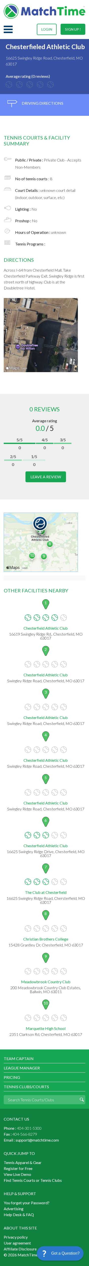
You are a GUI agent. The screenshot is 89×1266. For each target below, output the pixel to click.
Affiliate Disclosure (20, 1248)
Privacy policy (16, 1237)
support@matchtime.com (37, 1140)
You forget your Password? (26, 1202)
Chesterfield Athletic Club (45, 628)
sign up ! (73, 29)
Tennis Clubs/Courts (26, 1086)
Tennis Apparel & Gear (23, 1162)
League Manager (22, 1067)
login (46, 29)
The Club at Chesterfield (46, 892)
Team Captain (19, 1058)
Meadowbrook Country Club (45, 981)
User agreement (17, 1243)
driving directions (42, 103)
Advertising (13, 1208)
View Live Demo (17, 1174)
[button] (60, 1253)
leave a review (45, 476)
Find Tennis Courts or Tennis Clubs (33, 1180)
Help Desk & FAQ (19, 1214)
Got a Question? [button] (65, 1253)
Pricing (12, 1077)
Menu (8, 29)
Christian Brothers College (45, 939)
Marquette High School (46, 1028)
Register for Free (18, 1168)
